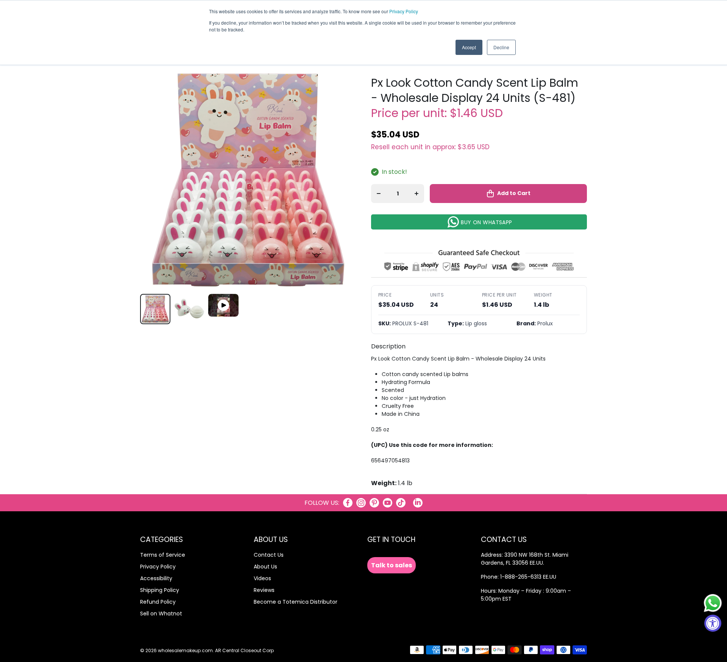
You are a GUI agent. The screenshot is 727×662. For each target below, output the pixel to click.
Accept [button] (469, 47)
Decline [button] (501, 47)
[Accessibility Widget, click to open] (712, 623)
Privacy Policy (403, 11)
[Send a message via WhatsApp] (712, 603)
